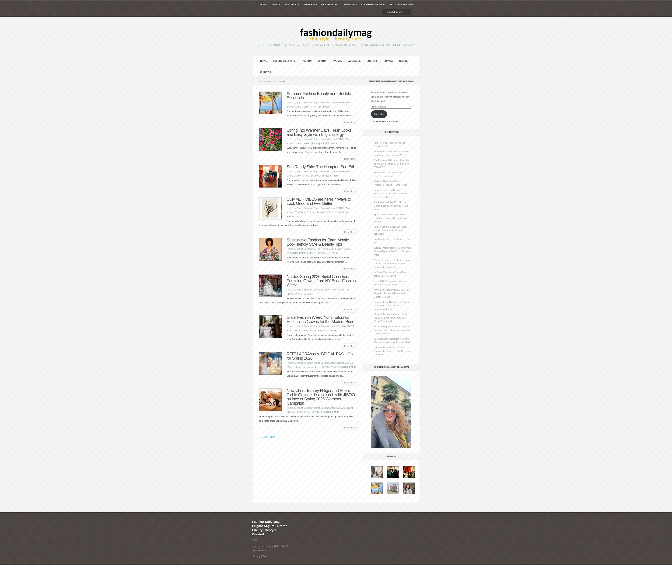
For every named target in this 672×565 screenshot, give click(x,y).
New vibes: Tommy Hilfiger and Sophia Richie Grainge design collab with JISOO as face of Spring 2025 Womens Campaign (321, 396)
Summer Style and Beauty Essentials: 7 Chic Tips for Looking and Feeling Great (391, 193)
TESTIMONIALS (349, 5)
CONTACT (275, 5)
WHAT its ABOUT (329, 5)
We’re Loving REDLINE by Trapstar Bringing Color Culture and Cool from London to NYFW (392, 330)
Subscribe (379, 114)
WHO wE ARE (310, 5)
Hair (347, 290)
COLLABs (341, 326)
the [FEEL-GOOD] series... (319, 253)
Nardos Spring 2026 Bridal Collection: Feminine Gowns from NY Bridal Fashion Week (321, 280)
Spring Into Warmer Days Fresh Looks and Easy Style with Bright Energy (319, 132)
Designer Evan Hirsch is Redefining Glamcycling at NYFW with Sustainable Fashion (392, 305)
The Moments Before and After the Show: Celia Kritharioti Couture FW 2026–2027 (391, 164)
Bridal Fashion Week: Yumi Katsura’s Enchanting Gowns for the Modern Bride (320, 319)
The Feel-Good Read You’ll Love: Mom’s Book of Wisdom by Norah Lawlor (391, 206)
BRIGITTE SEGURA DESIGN (402, 5)
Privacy (256, 556)
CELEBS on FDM (344, 408)
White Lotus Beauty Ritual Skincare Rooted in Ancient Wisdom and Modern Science (392, 293)
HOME (263, 5)
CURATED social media (373, 5)
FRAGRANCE (301, 212)
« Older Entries (268, 437)
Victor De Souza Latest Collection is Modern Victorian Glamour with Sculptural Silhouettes (392, 263)
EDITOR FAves (343, 102)
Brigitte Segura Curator (324, 102)
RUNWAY (388, 61)
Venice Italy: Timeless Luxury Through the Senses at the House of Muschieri (392, 351)
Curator (265, 72)
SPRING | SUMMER (320, 107)
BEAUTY (322, 61)
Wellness (354, 61)
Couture (372, 61)
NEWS (263, 61)
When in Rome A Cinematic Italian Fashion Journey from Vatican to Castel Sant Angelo (391, 318)
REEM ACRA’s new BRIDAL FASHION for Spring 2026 (320, 356)
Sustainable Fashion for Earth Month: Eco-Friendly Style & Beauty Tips (318, 242)
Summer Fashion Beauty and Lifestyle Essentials (319, 95)
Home (262, 81)
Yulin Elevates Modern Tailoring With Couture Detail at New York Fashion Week (392, 251)
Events (337, 61)
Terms (265, 556)
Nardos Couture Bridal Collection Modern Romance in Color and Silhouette (390, 230)
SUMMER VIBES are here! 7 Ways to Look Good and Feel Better (319, 201)
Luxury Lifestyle (284, 61)
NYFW (333, 367)
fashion (307, 61)
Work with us (292, 5)
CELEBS (403, 61)
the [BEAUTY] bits (331, 176)
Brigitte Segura (304, 102)
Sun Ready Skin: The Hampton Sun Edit (321, 166)
